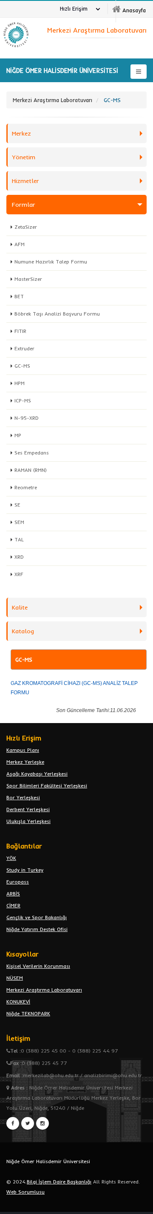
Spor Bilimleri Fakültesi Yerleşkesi (46, 785)
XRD (19, 557)
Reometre (25, 487)
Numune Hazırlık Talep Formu (50, 261)
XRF (18, 574)
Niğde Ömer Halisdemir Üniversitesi (48, 1161)
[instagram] (42, 1123)
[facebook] (12, 1123)
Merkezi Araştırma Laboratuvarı (44, 990)
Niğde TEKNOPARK (28, 1013)
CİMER (13, 905)
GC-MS (22, 366)
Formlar (23, 204)
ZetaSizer (25, 227)
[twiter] (27, 1123)
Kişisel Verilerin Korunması (38, 966)
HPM (19, 383)
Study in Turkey (24, 870)
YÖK (11, 858)
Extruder (24, 348)
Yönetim (23, 157)
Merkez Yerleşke (25, 762)
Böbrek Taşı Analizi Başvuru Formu (57, 313)
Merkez (21, 133)
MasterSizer (28, 279)
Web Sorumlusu (25, 1192)
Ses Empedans (31, 452)
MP (17, 435)
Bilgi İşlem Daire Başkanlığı (59, 1181)
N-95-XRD (26, 418)
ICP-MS (22, 400)
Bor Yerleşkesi (23, 797)
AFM (19, 244)
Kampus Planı (22, 750)
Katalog (23, 631)
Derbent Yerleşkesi (28, 809)
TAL (19, 539)
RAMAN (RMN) (30, 470)
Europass (17, 882)
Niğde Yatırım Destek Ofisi (37, 929)
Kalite (20, 607)
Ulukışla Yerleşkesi (28, 821)
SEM (19, 522)
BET (19, 296)
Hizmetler (25, 181)
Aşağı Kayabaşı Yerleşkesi (37, 774)
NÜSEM (14, 978)
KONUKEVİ (18, 1001)
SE (17, 505)
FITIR (20, 331)
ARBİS (13, 893)
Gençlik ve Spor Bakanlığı (36, 917)
